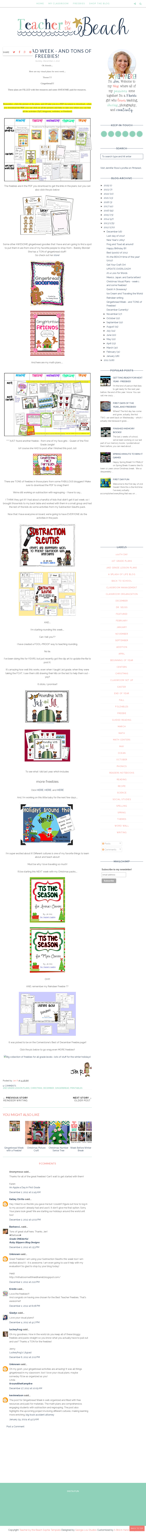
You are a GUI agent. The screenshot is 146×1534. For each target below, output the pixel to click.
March (110, 347)
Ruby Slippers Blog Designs (24, 1242)
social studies (122, 799)
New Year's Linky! (116, 240)
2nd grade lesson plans (16, 1088)
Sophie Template (52, 1530)
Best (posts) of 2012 (117, 252)
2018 (107, 202)
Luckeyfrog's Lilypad (20, 1352)
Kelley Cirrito (16, 1199)
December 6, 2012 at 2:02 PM (24, 1357)
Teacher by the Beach (30, 1530)
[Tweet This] (14, 52)
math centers (121, 740)
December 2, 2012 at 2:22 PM (24, 1282)
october (121, 759)
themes (121, 819)
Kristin (13, 1289)
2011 (106, 360)
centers (122, 667)
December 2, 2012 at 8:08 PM (24, 1306)
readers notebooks (121, 773)
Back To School (122, 581)
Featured (121, 614)
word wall (122, 826)
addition (121, 647)
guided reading (121, 720)
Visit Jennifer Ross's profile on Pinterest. (121, 168)
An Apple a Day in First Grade (24, 1187)
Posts (107, 843)
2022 (107, 193)
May (109, 339)
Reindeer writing (115, 297)
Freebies (79, 3)
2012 (106, 227)
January (111, 356)
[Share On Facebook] (19, 52)
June (109, 335)
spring (122, 812)
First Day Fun (121, 479)
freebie (121, 713)
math (122, 733)
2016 (107, 210)
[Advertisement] (47, 1454)
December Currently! (117, 309)
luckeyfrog (15, 1329)
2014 (107, 219)
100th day (122, 554)
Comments (110, 849)
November (112, 314)
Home (40, 3)
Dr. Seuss (122, 607)
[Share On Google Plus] (25, 52)
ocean (122, 753)
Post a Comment (15, 1426)
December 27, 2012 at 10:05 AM (25, 1388)
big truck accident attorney (40, 1414)
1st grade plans (122, 561)
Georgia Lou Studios (86, 1530)
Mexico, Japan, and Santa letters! (124, 277)
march (122, 726)
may (121, 746)
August (111, 326)
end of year (121, 693)
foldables (121, 706)
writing (122, 832)
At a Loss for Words (117, 273)
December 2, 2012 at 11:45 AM (24, 1192)
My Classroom (58, 3)
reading (122, 779)
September (113, 322)
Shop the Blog (99, 3)
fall (121, 700)
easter (121, 687)
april (122, 654)
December (48, 1088)
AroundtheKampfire (21, 1383)
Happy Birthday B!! (116, 248)
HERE (60, 789)
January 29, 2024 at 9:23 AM (24, 1419)
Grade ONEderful (18, 1239)
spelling (121, 806)
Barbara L (15, 1226)
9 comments (9, 1086)
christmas (36, 1088)
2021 (106, 198)
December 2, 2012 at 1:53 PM (24, 1247)
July (109, 330)
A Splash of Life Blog (121, 574)
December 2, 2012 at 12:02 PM (25, 1219)
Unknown (14, 1254)
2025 (107, 185)
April (109, 343)
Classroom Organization (122, 594)
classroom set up (121, 680)
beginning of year (121, 660)
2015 (106, 215)
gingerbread (62, 1088)
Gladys (13, 1313)
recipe (122, 786)
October (111, 318)
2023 (107, 189)
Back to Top (137, 1528)
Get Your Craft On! (116, 264)
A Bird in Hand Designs (126, 1530)
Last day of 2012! (116, 236)
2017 (106, 206)
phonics (122, 766)
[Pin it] (30, 52)
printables (76, 1088)
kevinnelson (16, 1395)
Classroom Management (121, 587)
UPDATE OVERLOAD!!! (119, 269)
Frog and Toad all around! (120, 244)
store (56, 255)
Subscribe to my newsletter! (117, 869)
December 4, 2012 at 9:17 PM (24, 1322)
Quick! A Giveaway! (117, 289)
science (122, 793)
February (111, 351)
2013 (106, 223)
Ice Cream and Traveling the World (125, 293)
